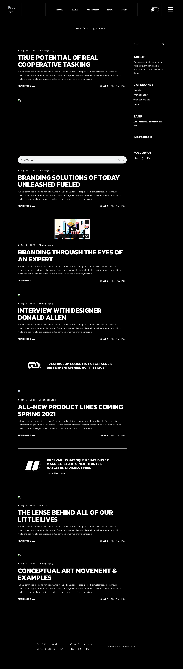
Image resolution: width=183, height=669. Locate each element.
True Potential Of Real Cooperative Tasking (58, 60)
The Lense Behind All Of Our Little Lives (65, 515)
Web (135, 125)
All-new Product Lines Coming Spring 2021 (70, 410)
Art (135, 122)
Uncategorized (47, 399)
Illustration (155, 122)
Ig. (142, 158)
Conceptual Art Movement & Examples (67, 573)
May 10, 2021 (29, 50)
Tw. (149, 158)
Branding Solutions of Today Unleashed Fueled (69, 180)
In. (80, 648)
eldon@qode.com (81, 644)
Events (43, 505)
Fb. (135, 158)
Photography (47, 50)
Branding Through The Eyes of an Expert (70, 255)
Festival (143, 122)
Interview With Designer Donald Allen (59, 313)
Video (136, 104)
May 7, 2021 (28, 245)
